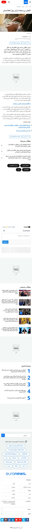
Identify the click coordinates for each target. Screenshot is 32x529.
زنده (4, 2)
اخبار (27, 6)
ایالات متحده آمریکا (21, 462)
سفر (30, 494)
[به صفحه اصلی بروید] (26, 2)
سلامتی (13, 491)
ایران (24, 466)
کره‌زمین (13, 487)
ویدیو (29, 498)
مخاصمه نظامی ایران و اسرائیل (16, 446)
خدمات (29, 509)
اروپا (30, 484)
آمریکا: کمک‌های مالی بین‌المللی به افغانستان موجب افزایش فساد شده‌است (17, 126)
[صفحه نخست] (30, 6)
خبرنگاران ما (28, 501)
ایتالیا (16, 466)
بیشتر (29, 514)
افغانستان (18, 6)
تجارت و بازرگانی (27, 487)
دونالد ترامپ (24, 458)
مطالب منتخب (25, 287)
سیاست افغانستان (13, 166)
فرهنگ (13, 494)
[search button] (3, 435)
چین (6, 458)
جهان (23, 6)
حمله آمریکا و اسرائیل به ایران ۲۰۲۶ (16, 450)
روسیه (8, 466)
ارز (18, 170)
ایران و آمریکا (9, 462)
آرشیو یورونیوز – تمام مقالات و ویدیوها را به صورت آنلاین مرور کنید (8, 502)
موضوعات (28, 480)
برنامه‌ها (13, 498)
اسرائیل (14, 458)
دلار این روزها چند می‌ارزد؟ (23, 131)
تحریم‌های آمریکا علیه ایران (11, 454)
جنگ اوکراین (24, 454)
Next (29, 491)
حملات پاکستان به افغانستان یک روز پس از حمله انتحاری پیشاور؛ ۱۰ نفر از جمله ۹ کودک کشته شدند (18, 158)
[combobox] (16, 435)
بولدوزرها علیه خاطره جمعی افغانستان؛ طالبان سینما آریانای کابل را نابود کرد (19, 151)
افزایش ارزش (25, 166)
